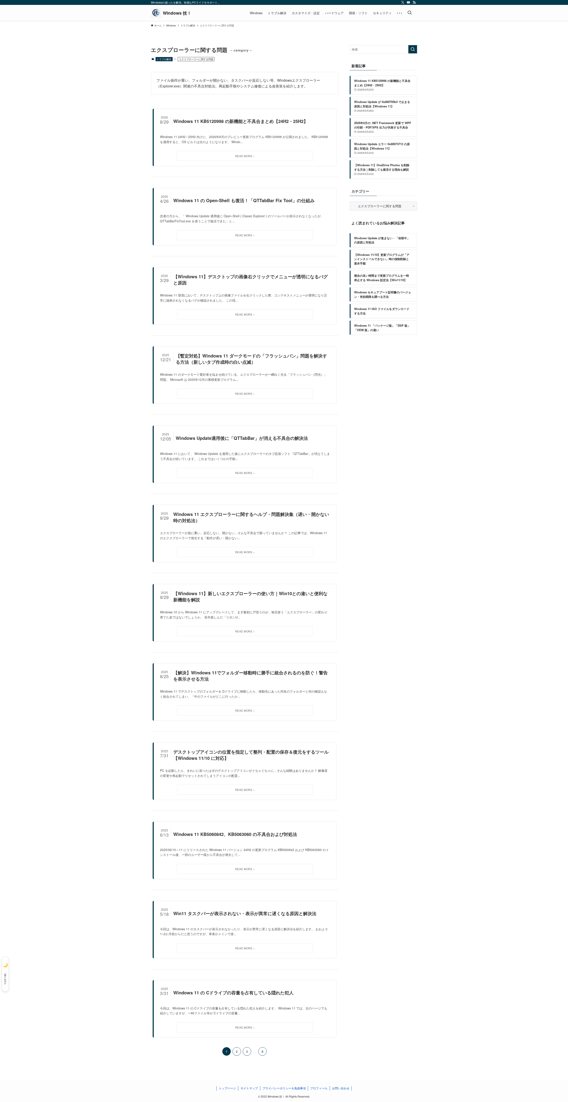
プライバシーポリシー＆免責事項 (284, 1088)
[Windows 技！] (171, 12)
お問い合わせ (340, 1088)
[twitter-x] (403, 2)
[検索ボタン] (409, 13)
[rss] (414, 2)
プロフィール (318, 1088)
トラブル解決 (164, 59)
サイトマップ (249, 1088)
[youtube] (408, 2)
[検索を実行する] (412, 49)
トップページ (227, 1088)
